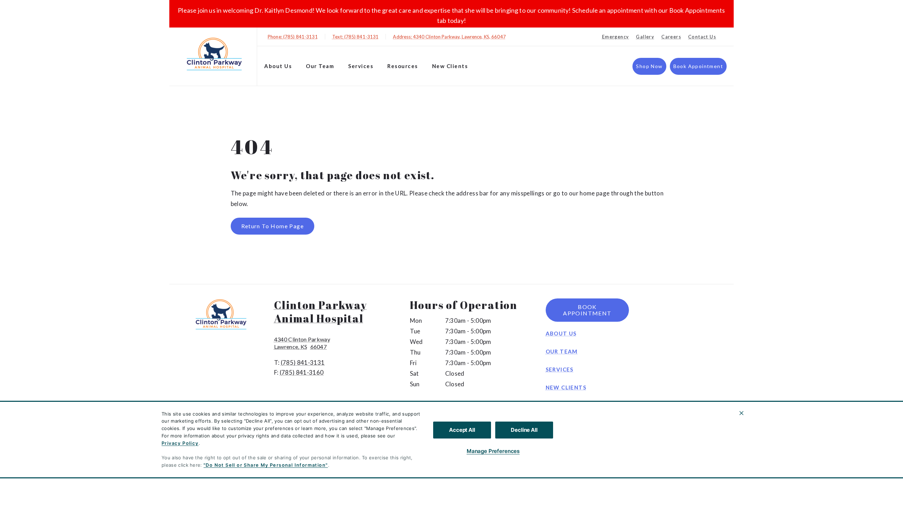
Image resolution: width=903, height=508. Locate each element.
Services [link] (360, 66)
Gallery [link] (645, 37)
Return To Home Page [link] (272, 226)
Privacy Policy (180, 443)
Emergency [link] (615, 37)
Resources (402, 66)
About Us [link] (278, 66)
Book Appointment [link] (698, 66)
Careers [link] (671, 37)
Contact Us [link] (702, 37)
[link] (215, 55)
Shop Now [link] (649, 66)
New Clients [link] (450, 66)
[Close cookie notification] (741, 413)
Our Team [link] (320, 66)
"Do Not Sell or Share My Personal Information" (266, 465)
